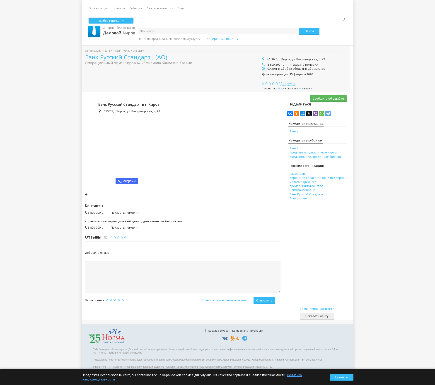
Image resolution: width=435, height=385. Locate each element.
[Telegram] (328, 113)
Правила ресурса (217, 330)
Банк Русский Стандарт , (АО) (126, 57)
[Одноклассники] (296, 113)
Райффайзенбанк (302, 190)
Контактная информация (247, 330)
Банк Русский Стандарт (306, 194)
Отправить (264, 300)
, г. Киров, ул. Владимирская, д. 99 (301, 59)
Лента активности (160, 8)
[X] (309, 113)
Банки (108, 50)
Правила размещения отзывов (224, 300)
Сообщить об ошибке (328, 98)
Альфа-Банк (298, 174)
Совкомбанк (298, 198)
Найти (309, 31)
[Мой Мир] (302, 113)
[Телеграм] (245, 339)
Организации (98, 8)
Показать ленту (317, 316)
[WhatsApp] (321, 113)
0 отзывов (287, 83)
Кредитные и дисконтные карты (313, 152)
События (135, 8)
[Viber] (315, 113)
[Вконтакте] (226, 339)
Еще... (182, 8)
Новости (119, 8)
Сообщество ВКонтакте (317, 309)
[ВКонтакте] (290, 113)
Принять (341, 377)
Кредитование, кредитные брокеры (316, 157)
